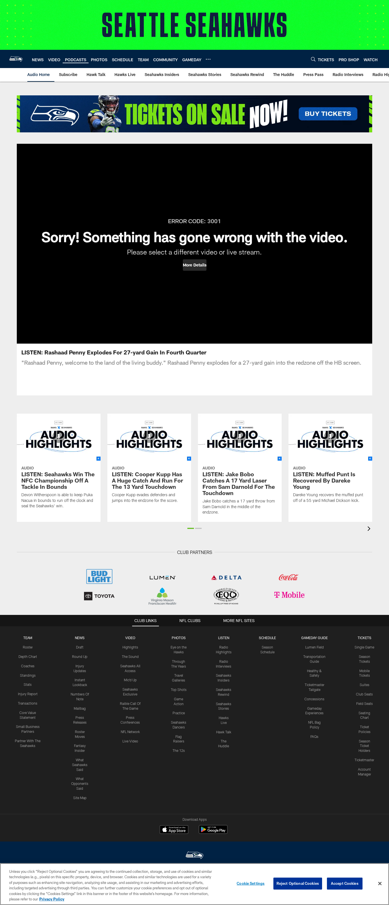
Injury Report (28, 694)
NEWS (80, 638)
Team (27, 638)
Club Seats (364, 694)
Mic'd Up (130, 680)
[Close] (380, 883)
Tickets (364, 638)
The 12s (179, 750)
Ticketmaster (364, 760)
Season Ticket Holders (364, 746)
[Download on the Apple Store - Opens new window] (174, 830)
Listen (223, 638)
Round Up (79, 656)
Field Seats (364, 703)
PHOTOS (179, 638)
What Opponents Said (79, 783)
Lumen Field (314, 647)
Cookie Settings (251, 883)
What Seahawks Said (79, 764)
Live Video (130, 741)
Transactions (27, 703)
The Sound (130, 656)
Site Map (80, 798)
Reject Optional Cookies (298, 883)
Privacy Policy (51, 899)
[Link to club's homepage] (16, 59)
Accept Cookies (345, 883)
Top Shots (179, 689)
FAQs (314, 736)
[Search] (313, 59)
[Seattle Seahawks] (194, 856)
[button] (194, 265)
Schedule (267, 638)
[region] (194, 884)
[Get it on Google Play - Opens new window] (213, 832)
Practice (179, 713)
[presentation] (370, 529)
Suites (364, 685)
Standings (28, 675)
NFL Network (130, 732)
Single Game (364, 647)
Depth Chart (28, 656)
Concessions (314, 699)
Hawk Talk (223, 732)
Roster (28, 647)
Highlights (130, 647)
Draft (79, 647)
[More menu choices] (208, 59)
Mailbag (80, 708)
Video (130, 638)
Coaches (27, 666)
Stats (28, 684)
